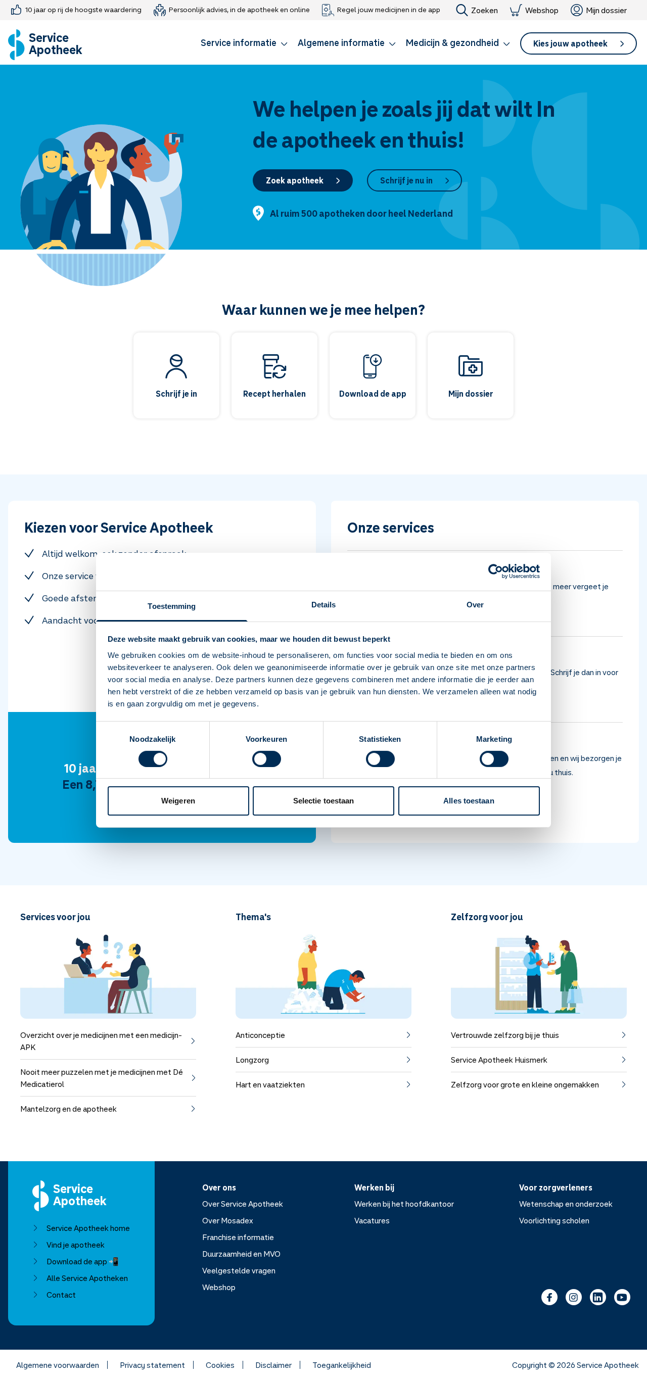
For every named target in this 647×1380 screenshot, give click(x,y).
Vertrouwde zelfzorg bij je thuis (505, 1034)
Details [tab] (323, 604)
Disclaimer (273, 1365)
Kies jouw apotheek (570, 43)
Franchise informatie (238, 1237)
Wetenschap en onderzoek (566, 1203)
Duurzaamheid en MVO (241, 1253)
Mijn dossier (606, 10)
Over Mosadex (227, 1220)
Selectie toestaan (323, 800)
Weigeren (178, 800)
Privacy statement (152, 1365)
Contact (61, 1294)
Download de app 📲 (83, 1261)
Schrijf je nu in (406, 180)
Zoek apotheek (295, 180)
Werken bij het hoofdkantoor (404, 1203)
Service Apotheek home (88, 1227)
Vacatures (372, 1220)
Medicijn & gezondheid (452, 42)
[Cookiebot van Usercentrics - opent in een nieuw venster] (495, 571)
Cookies (220, 1365)
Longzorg (252, 1059)
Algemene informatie (341, 42)
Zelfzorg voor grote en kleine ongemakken (525, 1084)
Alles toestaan (468, 800)
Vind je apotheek (76, 1244)
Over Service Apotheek (242, 1203)
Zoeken (484, 10)
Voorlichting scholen (554, 1220)
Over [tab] (475, 604)
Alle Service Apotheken (87, 1277)
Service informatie (238, 42)
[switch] (266, 759)
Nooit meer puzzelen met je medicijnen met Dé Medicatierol (101, 1077)
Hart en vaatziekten (270, 1084)
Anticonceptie (260, 1034)
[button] (244, 44)
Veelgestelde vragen (238, 1270)
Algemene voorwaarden (57, 1365)
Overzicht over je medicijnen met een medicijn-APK (101, 1041)
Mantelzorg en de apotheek (68, 1108)
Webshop (542, 10)
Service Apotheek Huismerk (499, 1059)
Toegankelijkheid (341, 1365)
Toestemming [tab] (172, 605)
